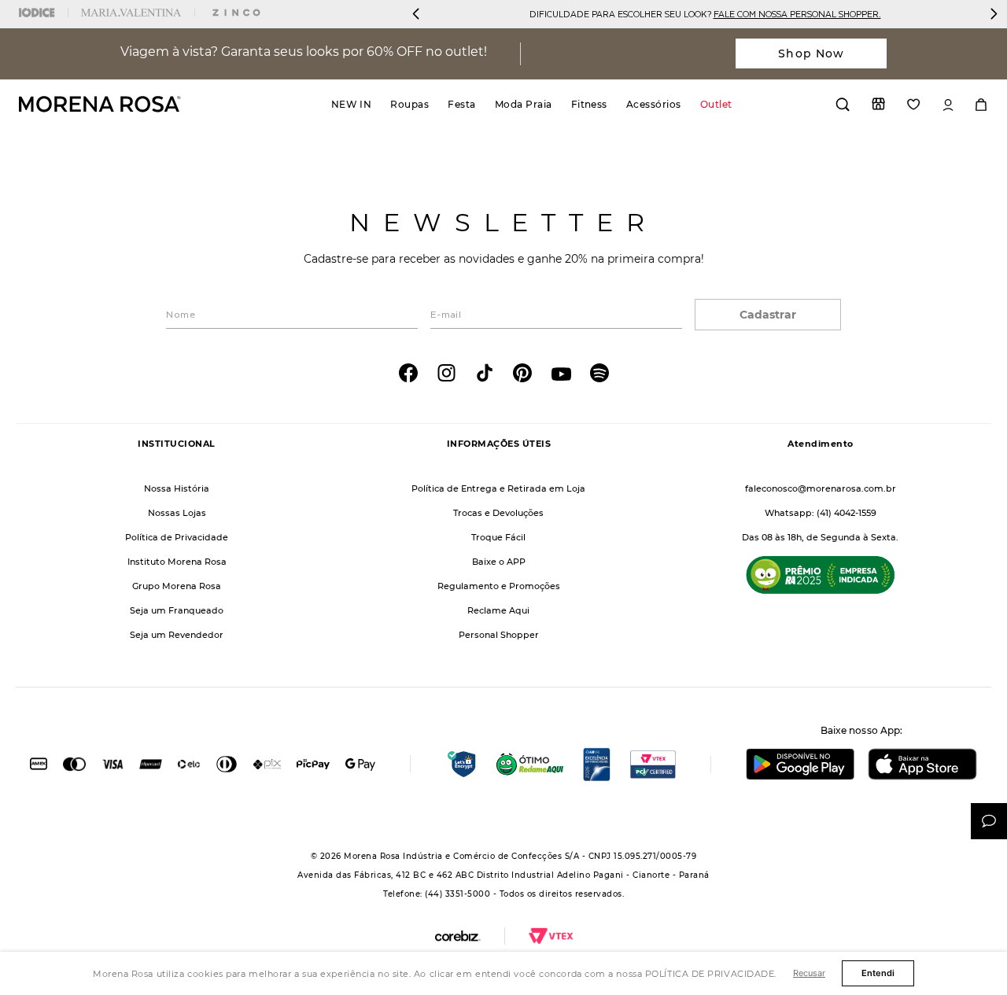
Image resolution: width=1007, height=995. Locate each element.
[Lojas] (878, 104)
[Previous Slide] (416, 13)
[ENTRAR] (948, 105)
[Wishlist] (913, 104)
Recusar (809, 972)
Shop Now (811, 53)
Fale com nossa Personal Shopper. (797, 13)
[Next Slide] (993, 13)
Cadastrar (768, 315)
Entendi (877, 972)
